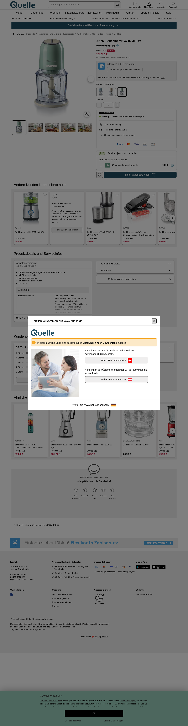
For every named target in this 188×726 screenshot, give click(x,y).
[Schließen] (154, 321)
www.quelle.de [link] (91, 405)
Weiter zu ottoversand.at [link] (113, 379)
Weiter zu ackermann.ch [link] (113, 360)
